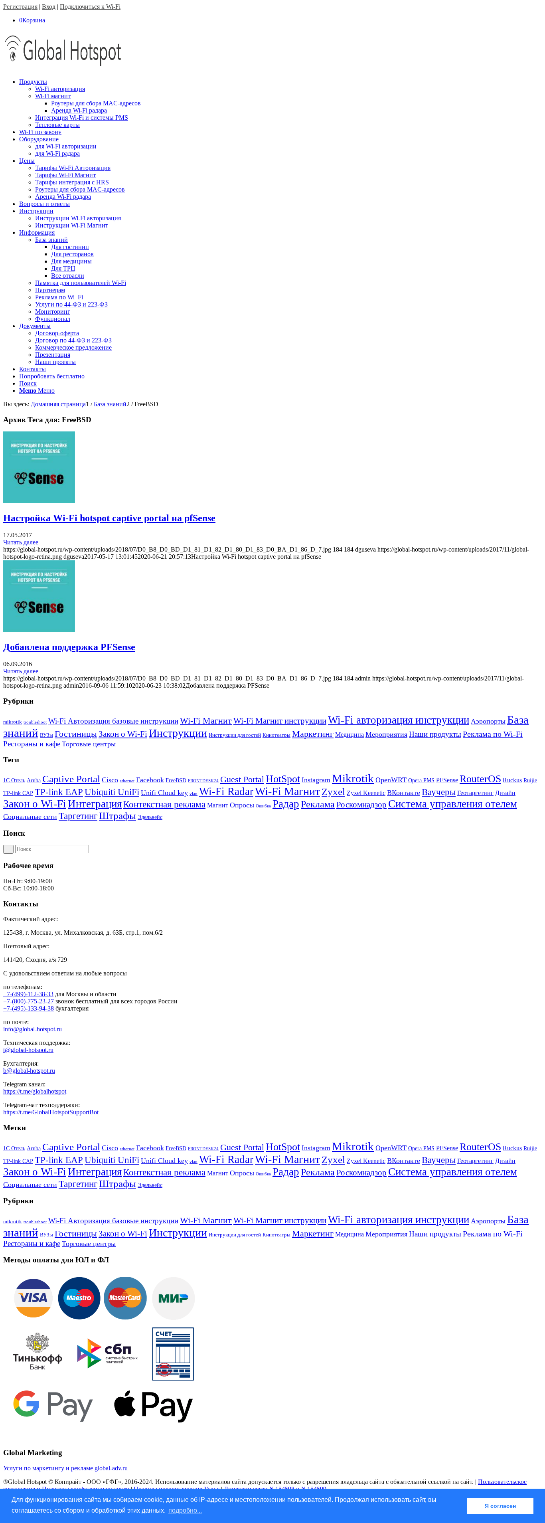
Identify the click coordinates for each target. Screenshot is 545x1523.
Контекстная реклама (164, 804)
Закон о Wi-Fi (123, 734)
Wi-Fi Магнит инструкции (279, 721)
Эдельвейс (150, 817)
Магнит (217, 805)
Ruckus (512, 780)
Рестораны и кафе (31, 744)
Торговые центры (89, 744)
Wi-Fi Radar (226, 791)
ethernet (127, 781)
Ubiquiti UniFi (112, 792)
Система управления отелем (452, 804)
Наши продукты (435, 734)
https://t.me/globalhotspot (34, 1091)
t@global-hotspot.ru (28, 1049)
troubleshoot (35, 722)
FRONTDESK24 (203, 781)
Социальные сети (30, 817)
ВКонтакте (403, 793)
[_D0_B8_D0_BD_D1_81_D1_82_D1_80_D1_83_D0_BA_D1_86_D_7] (39, 501)
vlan (193, 793)
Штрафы (117, 815)
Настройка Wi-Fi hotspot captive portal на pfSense (109, 518)
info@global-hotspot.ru (32, 1029)
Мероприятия (386, 734)
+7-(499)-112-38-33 (28, 994)
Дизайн (505, 792)
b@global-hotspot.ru (29, 1070)
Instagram (316, 780)
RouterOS (480, 779)
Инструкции (178, 733)
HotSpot (283, 779)
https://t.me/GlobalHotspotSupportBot (51, 1112)
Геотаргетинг (475, 792)
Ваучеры (439, 792)
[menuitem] (280, 103)
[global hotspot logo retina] (63, 68)
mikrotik (12, 722)
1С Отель (14, 780)
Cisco (110, 780)
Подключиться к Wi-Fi (90, 6)
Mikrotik (353, 778)
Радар (285, 804)
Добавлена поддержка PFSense (69, 647)
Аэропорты (488, 721)
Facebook (150, 780)
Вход (48, 6)
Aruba (34, 780)
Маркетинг (313, 734)
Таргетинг (78, 816)
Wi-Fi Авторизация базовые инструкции (113, 721)
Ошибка (263, 806)
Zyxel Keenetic (366, 792)
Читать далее (20, 542)
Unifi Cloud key (164, 793)
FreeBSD (176, 780)
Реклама (318, 804)
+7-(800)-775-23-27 (28, 1001)
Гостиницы (76, 734)
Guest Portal (242, 779)
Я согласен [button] (500, 1506)
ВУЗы (46, 735)
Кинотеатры (276, 735)
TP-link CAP (18, 793)
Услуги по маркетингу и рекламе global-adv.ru (65, 1468)
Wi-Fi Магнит (206, 721)
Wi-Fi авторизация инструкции (398, 720)
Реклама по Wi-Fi (493, 734)
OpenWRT (391, 780)
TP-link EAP (59, 792)
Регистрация (20, 6)
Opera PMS (421, 780)
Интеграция (95, 804)
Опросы (242, 805)
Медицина (349, 734)
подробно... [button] (185, 1510)
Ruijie (530, 780)
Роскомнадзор (361, 804)
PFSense (447, 780)
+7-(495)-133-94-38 (28, 1008)
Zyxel (333, 791)
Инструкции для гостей (235, 735)
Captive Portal (71, 778)
